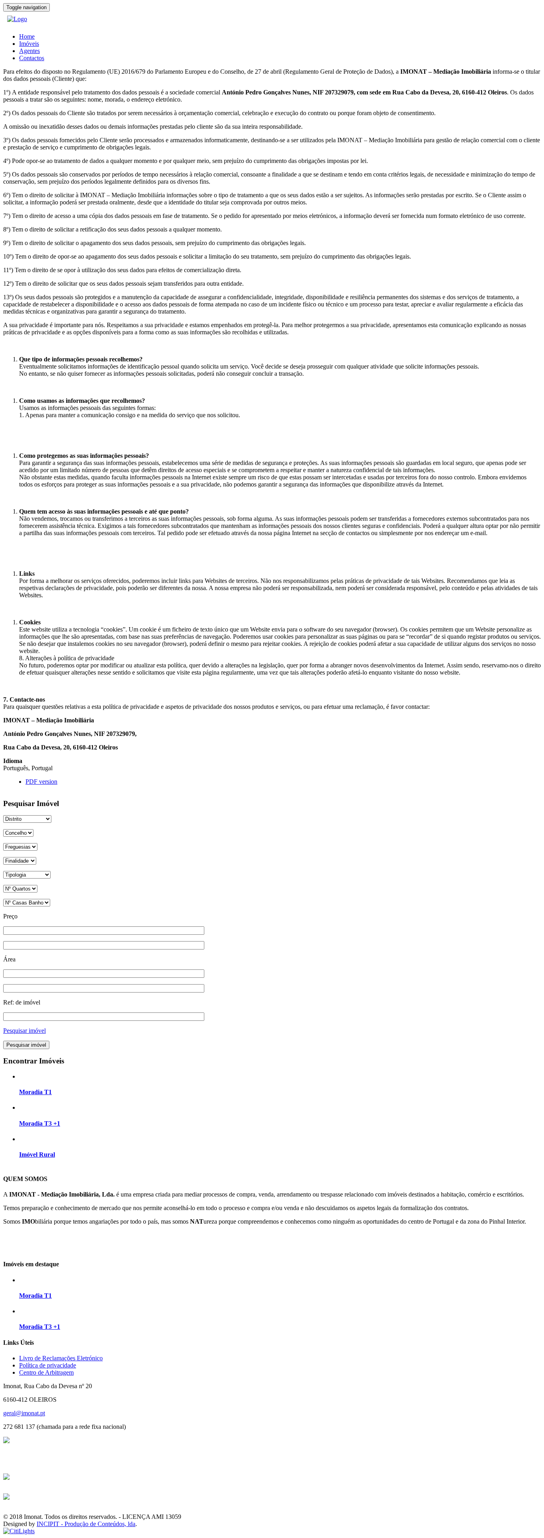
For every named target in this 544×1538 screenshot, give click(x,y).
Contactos (31, 58)
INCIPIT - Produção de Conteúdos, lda (86, 1523)
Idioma (12, 760)
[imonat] (17, 19)
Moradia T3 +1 (39, 1123)
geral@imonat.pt (24, 1413)
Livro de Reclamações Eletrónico (61, 1358)
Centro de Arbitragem (46, 1372)
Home (27, 36)
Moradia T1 (35, 1092)
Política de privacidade (47, 1365)
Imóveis (29, 43)
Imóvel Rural (37, 1154)
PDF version (41, 781)
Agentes (29, 50)
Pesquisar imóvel (24, 1030)
